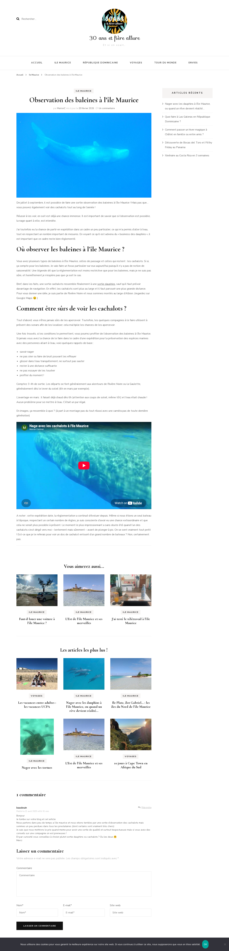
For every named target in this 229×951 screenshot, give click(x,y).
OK (205, 944)
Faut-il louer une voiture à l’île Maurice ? (37, 621)
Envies (193, 62)
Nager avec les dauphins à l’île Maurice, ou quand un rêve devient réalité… (84, 707)
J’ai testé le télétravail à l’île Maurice (131, 621)
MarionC (61, 108)
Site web (115, 905)
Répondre (146, 807)
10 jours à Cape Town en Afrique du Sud (131, 765)
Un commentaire (107, 108)
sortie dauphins (106, 284)
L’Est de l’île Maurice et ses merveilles (83, 621)
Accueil (37, 62)
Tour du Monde (165, 62)
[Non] (224, 944)
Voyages (136, 62)
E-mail (67, 905)
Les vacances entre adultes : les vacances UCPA (37, 705)
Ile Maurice (62, 62)
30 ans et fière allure (114, 38)
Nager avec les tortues (37, 768)
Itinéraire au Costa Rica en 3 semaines (187, 155)
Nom (19, 905)
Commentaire (24, 868)
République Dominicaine (100, 62)
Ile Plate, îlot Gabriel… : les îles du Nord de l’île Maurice (131, 705)
